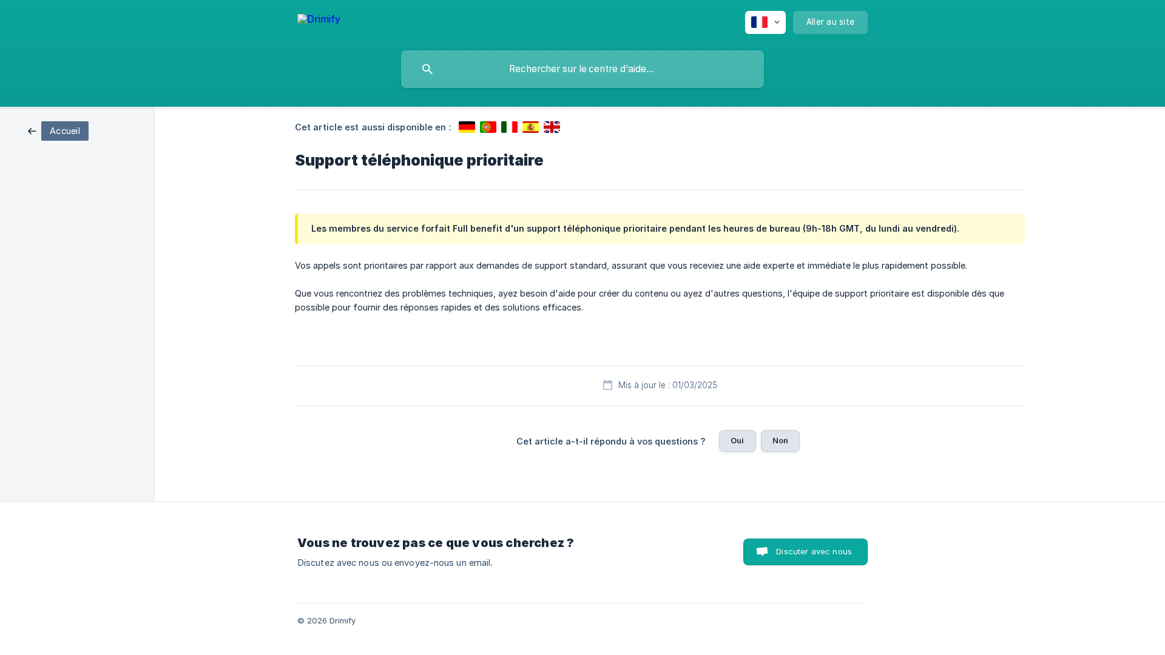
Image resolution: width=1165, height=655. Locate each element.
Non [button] (780, 440)
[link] (58, 130)
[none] (318, 21)
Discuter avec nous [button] (814, 551)
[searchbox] (582, 69)
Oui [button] (737, 440)
